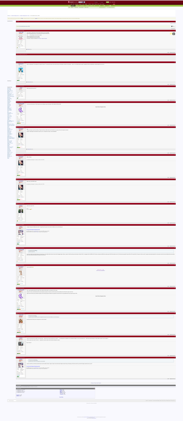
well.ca (38, 368)
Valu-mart (8, 155)
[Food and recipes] (110, 4)
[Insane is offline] (20, 232)
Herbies (8, 107)
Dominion (8, 97)
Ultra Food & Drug (9, 152)
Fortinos (8, 103)
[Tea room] (107, 4)
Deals (77, 5)
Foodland (8, 102)
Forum (73, 5)
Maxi (8, 122)
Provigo (8, 135)
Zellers (8, 158)
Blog (69, 5)
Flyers (91, 5)
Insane (20, 226)
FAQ (69, 7)
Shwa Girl (21, 314)
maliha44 (28, 49)
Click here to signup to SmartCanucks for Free (22, 54)
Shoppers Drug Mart (44, 38)
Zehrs (8, 157)
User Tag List (17, 21)
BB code (61, 389)
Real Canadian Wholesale (10, 138)
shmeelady (21, 128)
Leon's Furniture (9, 116)
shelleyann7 (20, 63)
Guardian (8, 106)
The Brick (8, 149)
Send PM (168, 52)
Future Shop (9, 104)
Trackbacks (61, 394)
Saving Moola (21, 249)
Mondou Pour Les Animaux (11, 124)
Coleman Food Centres (10, 95)
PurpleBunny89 (21, 103)
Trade (113, 5)
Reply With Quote (173, 52)
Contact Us (147, 400)
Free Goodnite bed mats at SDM (24, 26)
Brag (101, 5)
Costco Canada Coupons (10, 96)
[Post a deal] (114, 4)
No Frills (8, 127)
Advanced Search (111, 7)
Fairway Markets (9, 98)
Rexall (8, 139)
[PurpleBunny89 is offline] (20, 110)
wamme (20, 205)
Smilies (61, 390)
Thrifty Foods (9, 150)
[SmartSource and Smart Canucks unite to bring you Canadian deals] (11, 83)
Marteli (20, 338)
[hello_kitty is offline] (20, 38)
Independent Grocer (10, 113)
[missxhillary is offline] (20, 273)
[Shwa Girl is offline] (20, 321)
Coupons (82, 5)
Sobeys (8, 143)
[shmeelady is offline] (20, 135)
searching (35, 367)
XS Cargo (8, 156)
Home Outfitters (9, 110)
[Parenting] (111, 4)
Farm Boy (8, 100)
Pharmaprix (39, 38)
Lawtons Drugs (9, 115)
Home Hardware (9, 109)
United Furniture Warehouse (9, 154)
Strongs (8, 146)
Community (76, 7)
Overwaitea (8, 128)
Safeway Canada (9, 140)
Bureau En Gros (9, 93)
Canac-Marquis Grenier (10, 94)
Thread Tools (173, 28)
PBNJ (21, 87)
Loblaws (8, 117)
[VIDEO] (61, 392)
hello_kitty (21, 32)
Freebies (87, 5)
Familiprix (8, 99)
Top (94, 5)
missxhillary (20, 266)
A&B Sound (9, 88)
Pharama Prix (9, 131)
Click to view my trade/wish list (100, 270)
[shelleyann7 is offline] (20, 70)
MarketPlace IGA (9, 121)
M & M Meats (9, 120)
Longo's (8, 118)
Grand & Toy (9, 105)
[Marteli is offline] (20, 344)
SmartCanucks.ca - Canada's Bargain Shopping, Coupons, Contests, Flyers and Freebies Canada (160, 400)
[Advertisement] (34, 58)
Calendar (72, 7)
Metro (8, 123)
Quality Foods (9, 136)
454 (21, 120)
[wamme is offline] (20, 211)
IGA (7, 111)
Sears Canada (9, 142)
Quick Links (86, 7)
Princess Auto (9, 134)
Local (106, 5)
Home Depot (9, 108)
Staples (8, 145)
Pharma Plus (9, 132)
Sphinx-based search (94, 418)
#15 (174, 357)
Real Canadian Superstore (11, 137)
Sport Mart (8, 144)
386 (21, 172)
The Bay (8, 148)
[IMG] (60, 391)
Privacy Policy (172, 400)
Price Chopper (9, 133)
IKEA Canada (9, 112)
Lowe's (8, 119)
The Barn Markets (9, 147)
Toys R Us (8, 151)
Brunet (8, 92)
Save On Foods (9, 141)
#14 (174, 336)
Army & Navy (9, 89)
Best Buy (8, 91)
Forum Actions (81, 7)
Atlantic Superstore (10, 90)
